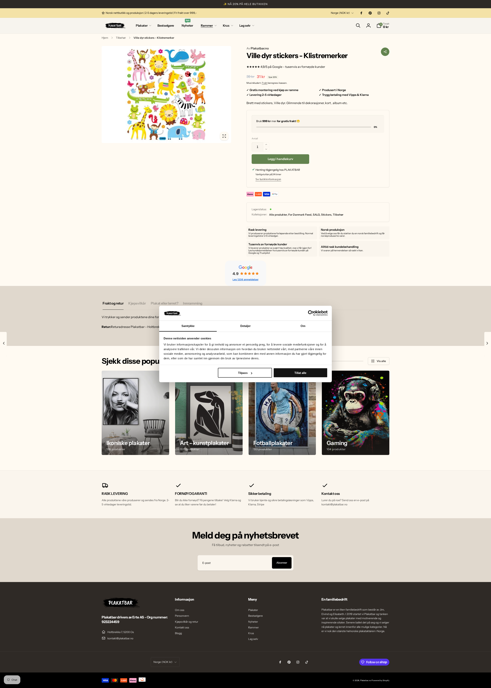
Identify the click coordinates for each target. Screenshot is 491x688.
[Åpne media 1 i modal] (166, 94)
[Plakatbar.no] (121, 607)
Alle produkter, (278, 214)
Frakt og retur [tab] (113, 303)
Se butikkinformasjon (268, 179)
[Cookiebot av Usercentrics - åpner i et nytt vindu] (311, 313)
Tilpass (243, 372)
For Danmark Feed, (300, 214)
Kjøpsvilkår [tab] (137, 303)
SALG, (316, 214)
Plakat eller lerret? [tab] (164, 303)
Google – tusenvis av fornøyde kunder (298, 67)
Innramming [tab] (192, 303)
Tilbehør (338, 214)
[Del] (385, 52)
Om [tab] (303, 325)
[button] (143, 25)
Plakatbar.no (257, 48)
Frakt (264, 82)
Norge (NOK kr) (340, 13)
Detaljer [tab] (245, 325)
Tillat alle (300, 372)
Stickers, (326, 214)
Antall (255, 138)
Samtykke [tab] (188, 325)
